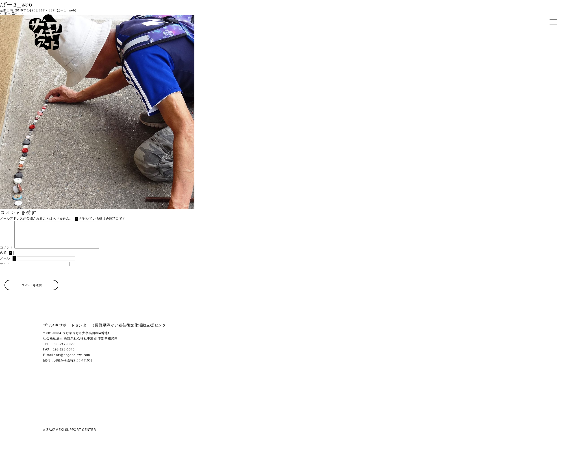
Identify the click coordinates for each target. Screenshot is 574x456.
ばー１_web (66, 10)
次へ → (17, 13)
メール (7, 258)
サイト (5, 263)
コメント (6, 247)
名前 (5, 252)
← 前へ (5, 13)
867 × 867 (46, 10)
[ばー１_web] (97, 16)
